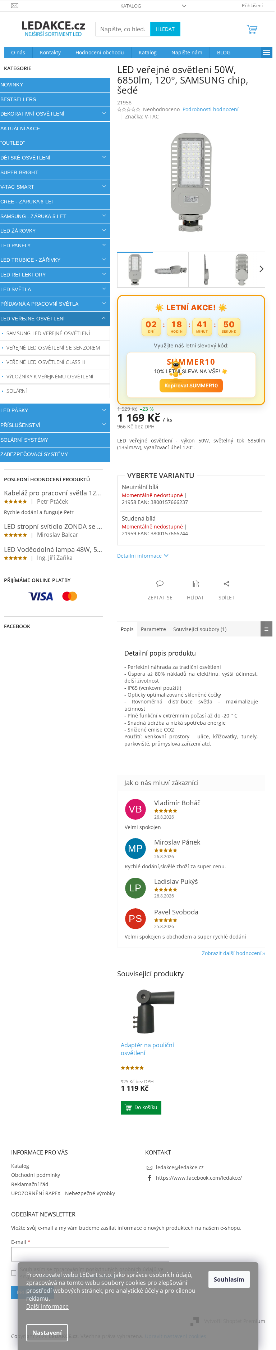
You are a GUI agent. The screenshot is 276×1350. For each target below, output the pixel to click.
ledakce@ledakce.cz (177, 1167)
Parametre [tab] (150, 629)
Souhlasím (226, 1279)
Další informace (45, 1306)
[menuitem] (15, 52)
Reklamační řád (27, 1184)
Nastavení (44, 1333)
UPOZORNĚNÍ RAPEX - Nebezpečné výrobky (60, 1193)
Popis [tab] (124, 629)
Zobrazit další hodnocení (229, 953)
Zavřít (152, 576)
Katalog (128, 6)
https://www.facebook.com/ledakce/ (196, 1177)
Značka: (139, 116)
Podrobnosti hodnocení (208, 109)
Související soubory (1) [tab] (197, 629)
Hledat (162, 29)
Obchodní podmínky (32, 1174)
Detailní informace (136, 555)
